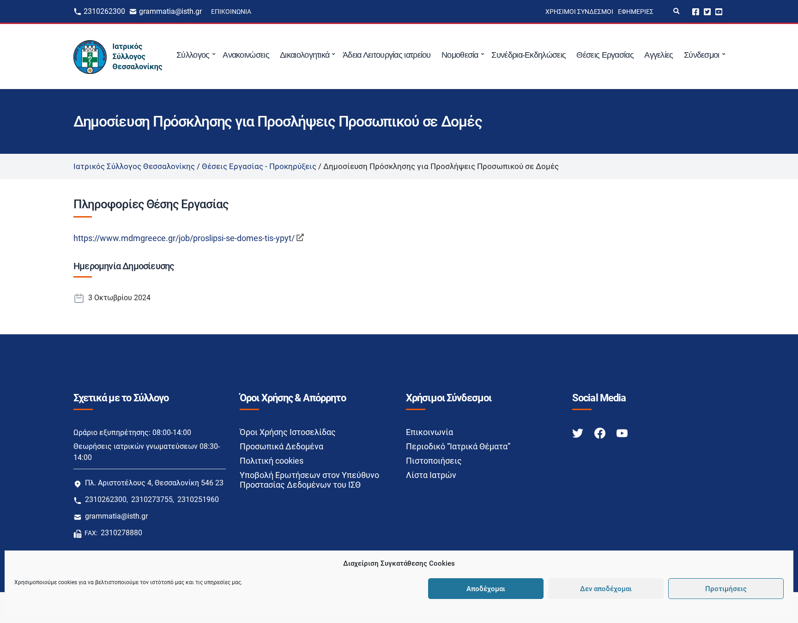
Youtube (719, 11)
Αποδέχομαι (485, 589)
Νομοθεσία (459, 55)
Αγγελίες (658, 55)
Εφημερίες (635, 11)
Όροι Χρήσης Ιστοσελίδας (288, 432)
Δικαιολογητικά (304, 55)
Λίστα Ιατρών (431, 475)
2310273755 (152, 499)
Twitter (707, 11)
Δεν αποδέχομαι (606, 589)
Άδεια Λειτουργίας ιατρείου (387, 55)
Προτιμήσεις (726, 589)
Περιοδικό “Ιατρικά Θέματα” (458, 446)
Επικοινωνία (231, 11)
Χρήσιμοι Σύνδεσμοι (579, 11)
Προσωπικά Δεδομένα (281, 446)
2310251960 (198, 499)
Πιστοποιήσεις (434, 461)
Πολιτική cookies (271, 461)
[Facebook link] (600, 432)
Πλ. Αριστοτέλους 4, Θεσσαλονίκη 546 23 (154, 482)
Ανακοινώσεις (246, 55)
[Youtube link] (622, 432)
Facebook (696, 11)
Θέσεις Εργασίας (605, 55)
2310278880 (121, 532)
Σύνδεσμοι (701, 55)
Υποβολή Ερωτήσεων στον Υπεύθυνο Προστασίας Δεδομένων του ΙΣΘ (309, 480)
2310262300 (104, 11)
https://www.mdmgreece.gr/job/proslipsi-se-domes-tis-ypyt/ (184, 238)
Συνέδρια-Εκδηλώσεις (528, 55)
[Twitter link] (578, 432)
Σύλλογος (192, 55)
